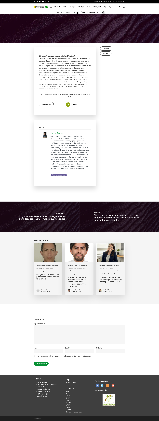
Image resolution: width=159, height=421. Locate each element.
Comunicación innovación (43, 265)
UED (67, 391)
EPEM (68, 398)
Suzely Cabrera (57, 133)
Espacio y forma (41, 268)
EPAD (68, 396)
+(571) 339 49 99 (42, 394)
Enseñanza (55, 265)
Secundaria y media (42, 271)
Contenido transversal (105, 271)
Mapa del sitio (71, 382)
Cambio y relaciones (81, 265)
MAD (67, 393)
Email (67, 348)
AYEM (68, 405)
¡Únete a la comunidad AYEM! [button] (90, 12)
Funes (68, 407)
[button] (46, 104)
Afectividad (71, 265)
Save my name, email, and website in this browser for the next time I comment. (64, 356)
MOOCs (68, 403)
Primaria (101, 274)
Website (99, 348)
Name (36, 348)
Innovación (49, 268)
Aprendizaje (109, 265)
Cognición (70, 268)
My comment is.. (40, 324)
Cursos (68, 400)
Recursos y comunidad (74, 412)
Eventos (68, 410)
